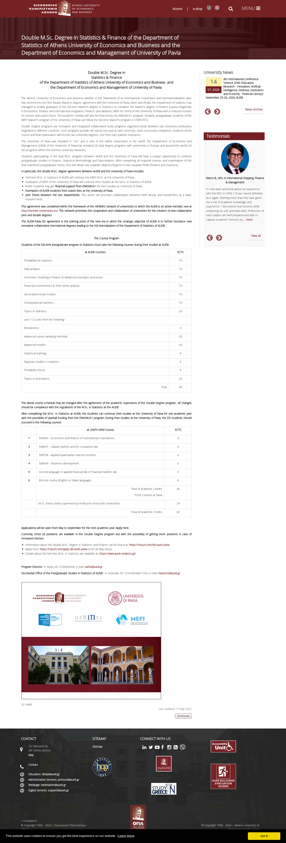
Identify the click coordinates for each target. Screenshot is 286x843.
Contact (33, 764)
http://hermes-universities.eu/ (39, 210)
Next (217, 112)
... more (248, 219)
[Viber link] (182, 749)
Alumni (177, 9)
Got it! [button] (264, 836)
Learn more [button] (126, 836)
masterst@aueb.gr (169, 573)
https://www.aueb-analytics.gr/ (117, 553)
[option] (234, 90)
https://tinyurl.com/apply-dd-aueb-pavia (63, 549)
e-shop (198, 9)
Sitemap (97, 746)
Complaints (30, 821)
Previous (208, 112)
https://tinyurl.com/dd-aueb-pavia (149, 545)
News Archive (254, 109)
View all (256, 236)
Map (31, 755)
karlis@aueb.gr (93, 567)
